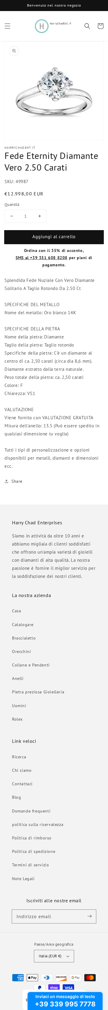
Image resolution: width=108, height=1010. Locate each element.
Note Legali (23, 878)
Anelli (18, 678)
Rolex (17, 719)
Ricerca (19, 757)
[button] (7, 26)
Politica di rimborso (32, 838)
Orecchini (21, 651)
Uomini (19, 705)
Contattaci (22, 783)
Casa (16, 610)
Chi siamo (22, 770)
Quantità (11, 204)
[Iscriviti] (89, 916)
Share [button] (16, 481)
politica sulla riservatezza (37, 824)
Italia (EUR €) (50, 956)
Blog (16, 797)
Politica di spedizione (33, 851)
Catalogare (23, 624)
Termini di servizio (30, 865)
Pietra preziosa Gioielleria (38, 692)
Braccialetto (24, 638)
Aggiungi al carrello (54, 236)
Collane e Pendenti (31, 665)
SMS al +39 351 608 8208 (42, 257)
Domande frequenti (31, 811)
